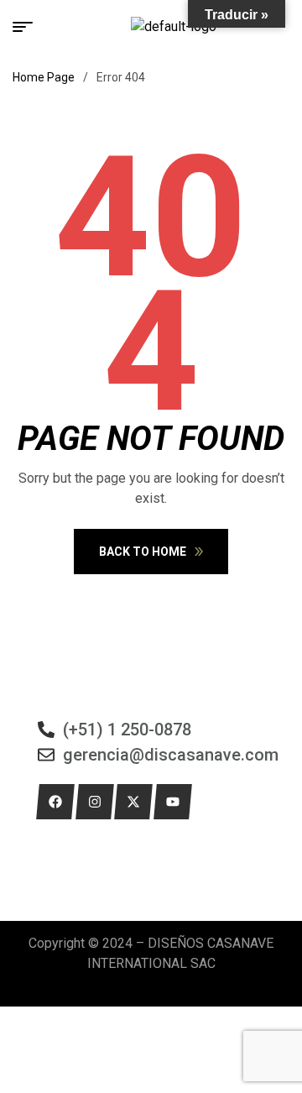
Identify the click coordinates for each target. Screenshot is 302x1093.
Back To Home (142, 551)
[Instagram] (94, 801)
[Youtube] (172, 801)
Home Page (44, 77)
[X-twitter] (133, 801)
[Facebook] (55, 801)
